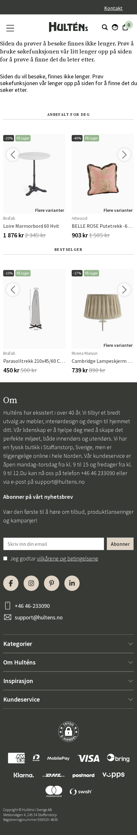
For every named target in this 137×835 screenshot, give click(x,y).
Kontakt (113, 8)
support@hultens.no (60, 481)
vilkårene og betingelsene (67, 558)
